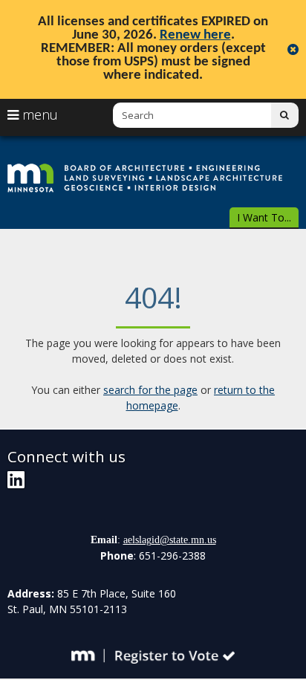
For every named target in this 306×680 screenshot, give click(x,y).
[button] (264, 218)
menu (38, 114)
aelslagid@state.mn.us (169, 539)
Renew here (195, 35)
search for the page (150, 390)
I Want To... (264, 217)
